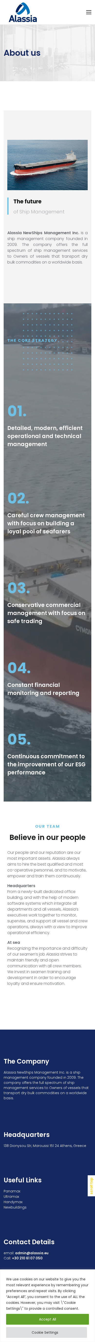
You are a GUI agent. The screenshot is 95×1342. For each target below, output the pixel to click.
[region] (47, 1305)
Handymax (13, 1201)
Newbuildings (15, 1207)
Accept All (47, 1319)
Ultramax (11, 1196)
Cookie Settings (45, 1332)
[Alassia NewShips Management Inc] (23, 12)
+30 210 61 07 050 (27, 1258)
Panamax (12, 1191)
